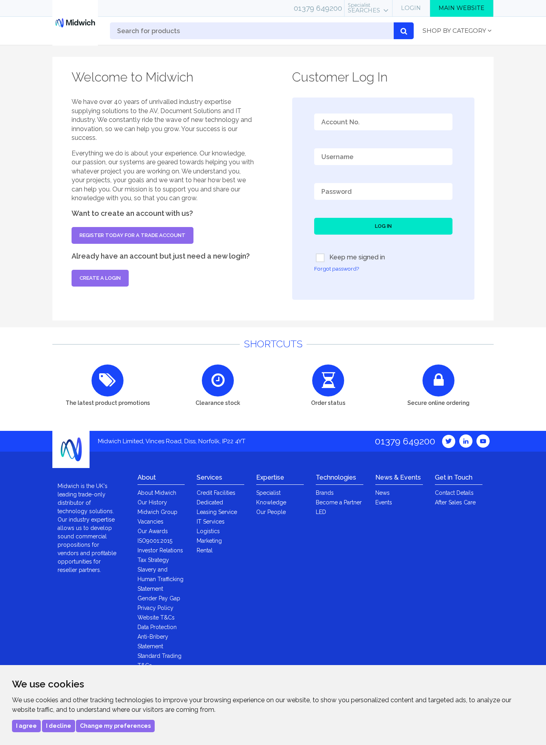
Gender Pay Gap (158, 598)
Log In (383, 226)
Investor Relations (160, 550)
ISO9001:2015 (154, 541)
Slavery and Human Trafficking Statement (160, 579)
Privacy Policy (155, 608)
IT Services (211, 521)
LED (321, 512)
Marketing (209, 541)
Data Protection (157, 627)
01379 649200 (318, 8)
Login (411, 8)
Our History (152, 502)
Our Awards (152, 531)
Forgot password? (336, 268)
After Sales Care (455, 502)
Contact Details (454, 493)
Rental (205, 550)
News (382, 493)
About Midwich (156, 493)
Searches (364, 8)
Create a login (100, 278)
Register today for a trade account (132, 235)
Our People (271, 512)
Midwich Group (157, 512)
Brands (325, 493)
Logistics (208, 531)
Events (383, 502)
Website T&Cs (156, 617)
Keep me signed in (356, 257)
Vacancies (150, 521)
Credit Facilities (216, 493)
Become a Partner (339, 502)
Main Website (461, 8)
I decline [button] (58, 726)
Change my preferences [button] (115, 726)
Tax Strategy (153, 560)
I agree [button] (26, 726)
